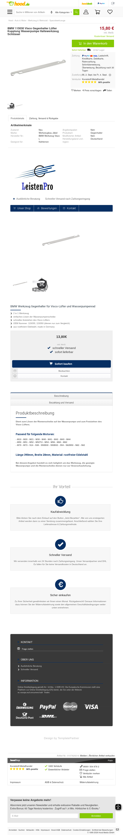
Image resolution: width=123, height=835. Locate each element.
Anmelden (96, 815)
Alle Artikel (88, 776)
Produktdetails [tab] (17, 118)
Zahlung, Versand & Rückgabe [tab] (43, 118)
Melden (83, 755)
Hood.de (18, 3)
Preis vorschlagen (92, 90)
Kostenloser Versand (104, 36)
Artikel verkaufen (102, 755)
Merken (77, 90)
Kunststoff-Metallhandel (21, 766)
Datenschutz (58, 782)
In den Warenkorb (94, 43)
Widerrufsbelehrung (89, 782)
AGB (47, 782)
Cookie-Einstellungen (82, 830)
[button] (113, 3)
